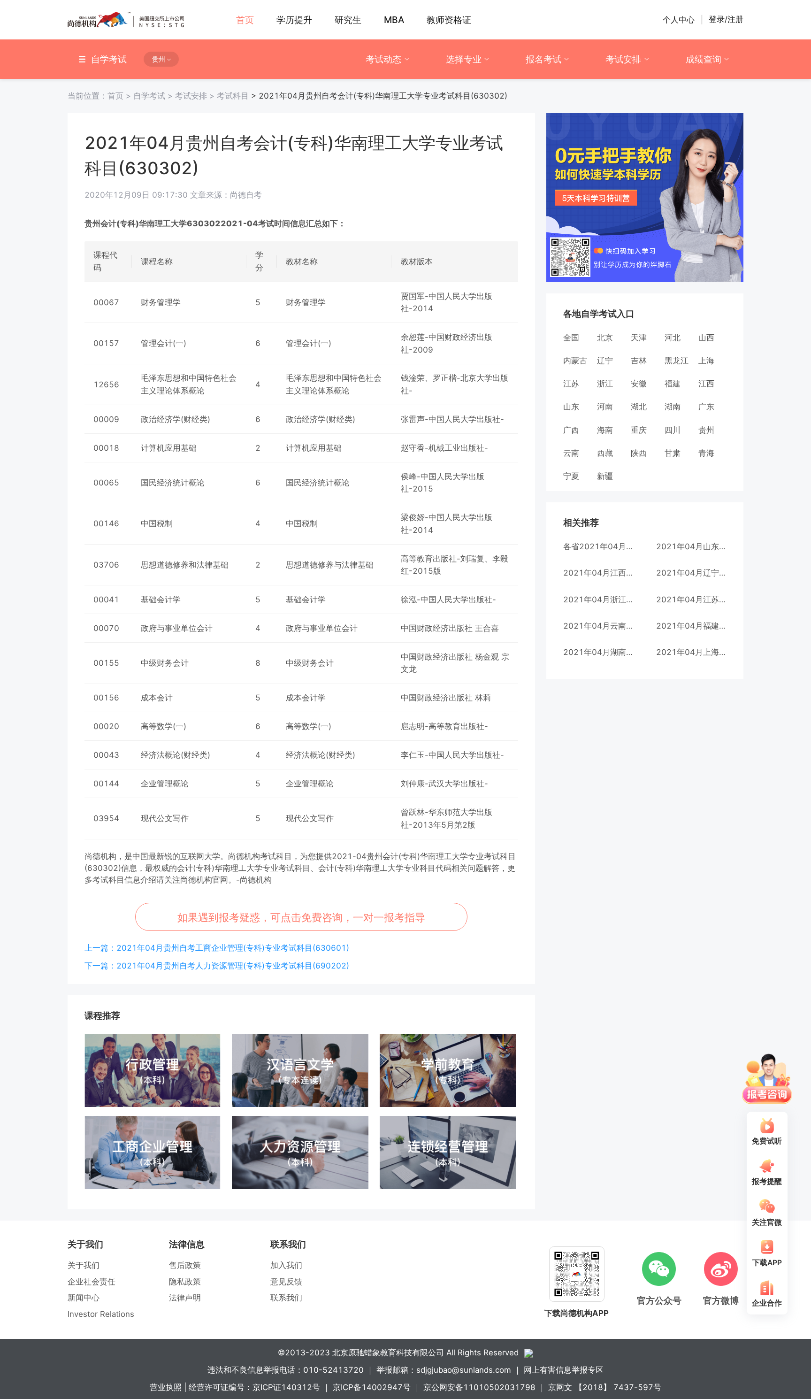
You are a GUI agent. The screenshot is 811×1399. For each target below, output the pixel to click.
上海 (706, 360)
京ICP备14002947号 (372, 1387)
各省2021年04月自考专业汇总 (598, 546)
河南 (605, 406)
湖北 (639, 406)
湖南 (673, 406)
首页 (100, 95)
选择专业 (464, 59)
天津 (639, 337)
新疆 (605, 476)
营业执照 (166, 1387)
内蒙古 (575, 360)
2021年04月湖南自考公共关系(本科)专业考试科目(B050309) (598, 652)
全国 (571, 337)
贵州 (706, 430)
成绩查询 (703, 59)
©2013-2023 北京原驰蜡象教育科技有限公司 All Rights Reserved (398, 1352)
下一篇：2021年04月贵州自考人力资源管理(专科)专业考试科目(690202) (216, 965)
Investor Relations (101, 1314)
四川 (673, 430)
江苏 (571, 383)
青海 (706, 453)
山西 (706, 337)
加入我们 (286, 1265)
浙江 (605, 383)
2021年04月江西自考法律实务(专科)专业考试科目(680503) (598, 572)
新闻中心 (83, 1297)
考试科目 (233, 95)
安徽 (639, 383)
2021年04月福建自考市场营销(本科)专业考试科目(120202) (691, 625)
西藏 (605, 453)
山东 (571, 406)
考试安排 (623, 59)
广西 (571, 430)
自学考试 (154, 95)
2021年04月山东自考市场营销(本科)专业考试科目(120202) (691, 546)
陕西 (639, 453)
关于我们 (83, 1265)
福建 (673, 383)
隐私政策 (185, 1281)
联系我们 (286, 1297)
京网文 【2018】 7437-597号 (604, 1387)
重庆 (639, 430)
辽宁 (605, 360)
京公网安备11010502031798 (479, 1387)
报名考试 (543, 59)
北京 (605, 337)
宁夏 (571, 476)
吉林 (639, 360)
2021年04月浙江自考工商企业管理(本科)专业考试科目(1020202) (598, 599)
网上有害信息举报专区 (564, 1370)
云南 (571, 453)
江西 (706, 383)
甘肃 (673, 453)
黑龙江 (677, 360)
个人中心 (679, 19)
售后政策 (185, 1265)
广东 (706, 406)
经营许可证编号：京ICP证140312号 (254, 1387)
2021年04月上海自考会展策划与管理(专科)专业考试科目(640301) (691, 652)
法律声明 (185, 1297)
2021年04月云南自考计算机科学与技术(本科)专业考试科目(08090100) (598, 625)
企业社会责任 (91, 1281)
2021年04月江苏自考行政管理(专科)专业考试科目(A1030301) (691, 599)
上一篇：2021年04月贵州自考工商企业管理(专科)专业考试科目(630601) (216, 948)
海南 (605, 430)
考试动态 (383, 59)
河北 (673, 337)
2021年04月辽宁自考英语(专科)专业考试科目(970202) (691, 572)
